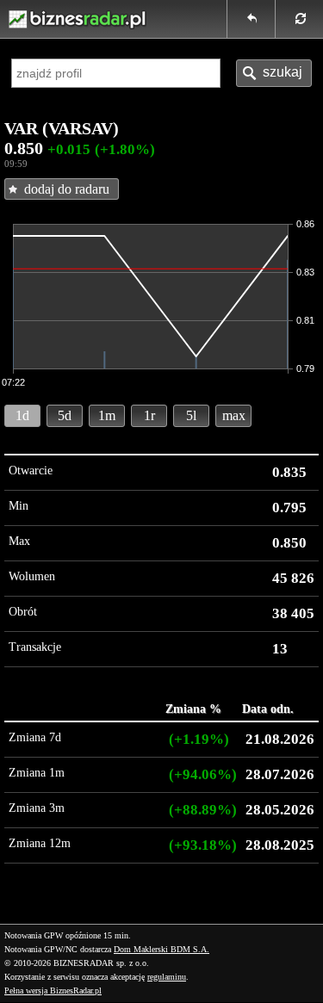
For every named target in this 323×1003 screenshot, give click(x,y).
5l (191, 415)
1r (149, 415)
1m (106, 415)
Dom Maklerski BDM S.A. (161, 949)
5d (64, 415)
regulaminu (166, 976)
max (233, 415)
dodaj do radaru (66, 189)
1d (22, 415)
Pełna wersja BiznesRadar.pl (53, 990)
